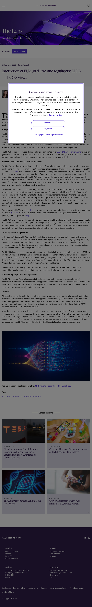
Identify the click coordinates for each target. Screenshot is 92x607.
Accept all (48, 123)
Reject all (48, 129)
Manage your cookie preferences (48, 134)
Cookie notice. (55, 115)
